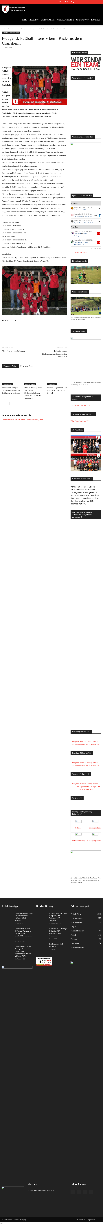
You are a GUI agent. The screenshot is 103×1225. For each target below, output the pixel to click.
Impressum (75, 2)
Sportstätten (48, 20)
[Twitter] (95, 2)
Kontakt (95, 20)
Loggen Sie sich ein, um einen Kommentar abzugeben (22, 420)
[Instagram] (90, 2)
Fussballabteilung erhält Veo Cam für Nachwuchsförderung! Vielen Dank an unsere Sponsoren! (33, 393)
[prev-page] (3, 403)
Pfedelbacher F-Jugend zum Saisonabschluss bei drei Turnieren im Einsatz (11, 390)
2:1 (99, 208)
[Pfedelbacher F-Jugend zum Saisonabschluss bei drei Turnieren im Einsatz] (12, 378)
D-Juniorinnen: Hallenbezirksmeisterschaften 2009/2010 (54, 354)
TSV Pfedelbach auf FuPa (79, 252)
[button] (98, 9)
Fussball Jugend (22, 29)
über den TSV (82, 20)
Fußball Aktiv (52, 384)
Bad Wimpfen (78, 216)
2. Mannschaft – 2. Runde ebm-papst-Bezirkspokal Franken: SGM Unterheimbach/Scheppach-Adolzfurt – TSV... (23, 951)
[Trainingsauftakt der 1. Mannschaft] (41, 946)
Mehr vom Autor (26, 366)
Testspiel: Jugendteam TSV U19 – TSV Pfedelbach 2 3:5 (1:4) (57, 390)
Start (3, 29)
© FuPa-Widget (96, 248)
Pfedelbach (77, 210)
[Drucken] (45, 58)
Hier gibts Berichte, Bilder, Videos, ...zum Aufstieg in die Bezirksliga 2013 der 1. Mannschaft (85, 786)
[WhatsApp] (33, 58)
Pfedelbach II (88, 223)
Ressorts (34, 20)
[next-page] (8, 403)
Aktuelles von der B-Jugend (13, 351)
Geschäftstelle (65, 20)
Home (24, 20)
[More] (52, 58)
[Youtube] (99, 2)
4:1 (99, 221)
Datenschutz (64, 2)
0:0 (95, 215)
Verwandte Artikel (10, 366)
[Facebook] (86, 2)
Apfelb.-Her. (78, 223)
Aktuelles (11, 29)
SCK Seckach (87, 210)
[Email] (39, 58)
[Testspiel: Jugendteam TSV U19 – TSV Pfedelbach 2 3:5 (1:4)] (57, 378)
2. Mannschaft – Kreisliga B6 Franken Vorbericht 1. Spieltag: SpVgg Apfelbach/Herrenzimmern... (23, 933)
